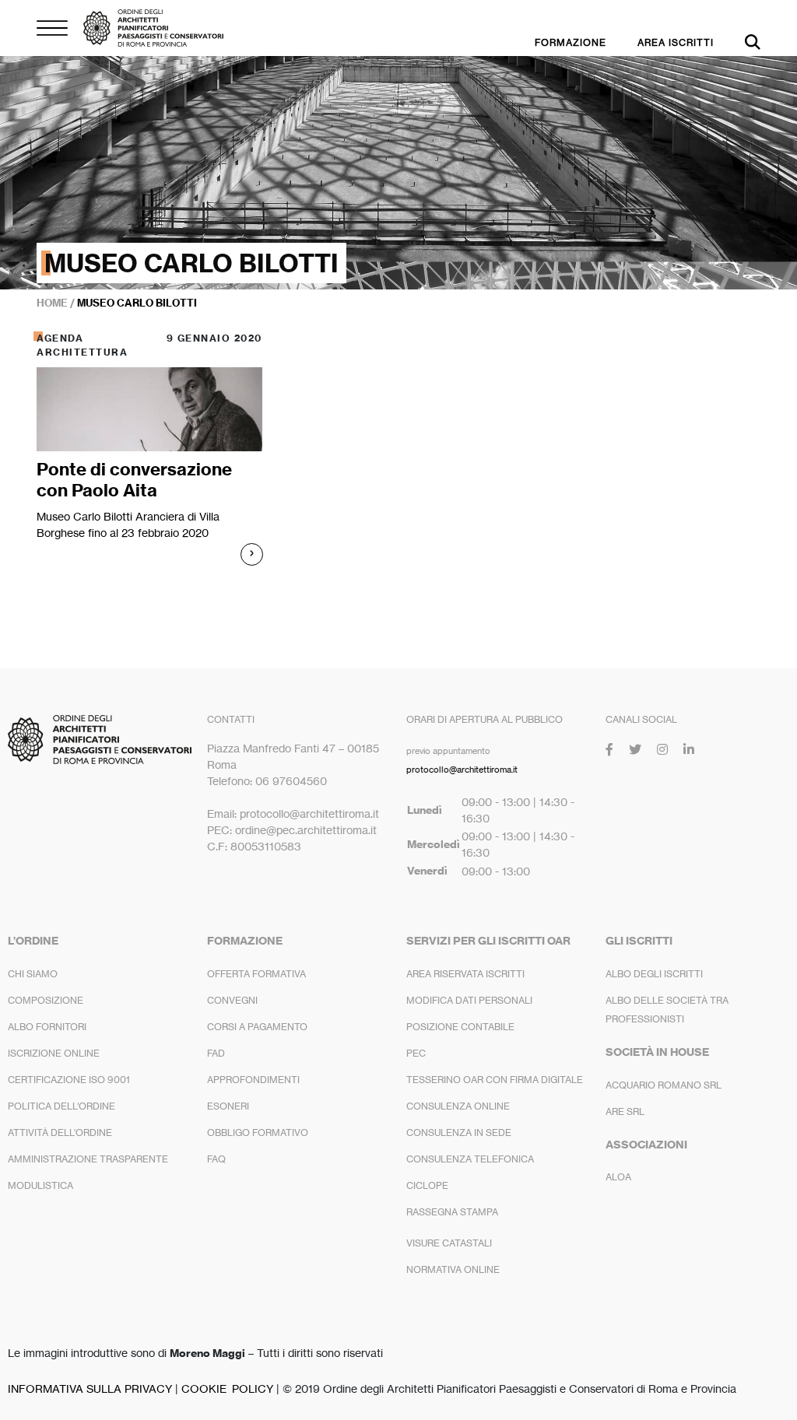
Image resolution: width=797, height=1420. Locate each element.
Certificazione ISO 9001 (69, 1079)
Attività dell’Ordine (60, 1132)
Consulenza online (458, 1106)
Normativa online (453, 1269)
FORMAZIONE (570, 42)
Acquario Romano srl (664, 1085)
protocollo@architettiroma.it (462, 769)
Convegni (232, 1000)
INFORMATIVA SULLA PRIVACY (90, 1388)
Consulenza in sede (458, 1132)
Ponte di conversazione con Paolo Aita (134, 479)
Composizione (45, 1000)
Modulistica (40, 1185)
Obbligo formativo (257, 1132)
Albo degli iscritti (654, 974)
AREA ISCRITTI (675, 42)
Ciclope (427, 1185)
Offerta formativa (256, 974)
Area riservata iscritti (465, 974)
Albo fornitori (47, 1027)
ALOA (618, 1177)
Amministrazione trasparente (88, 1159)
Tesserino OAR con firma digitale (494, 1079)
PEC (416, 1053)
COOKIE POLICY (227, 1388)
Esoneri (228, 1106)
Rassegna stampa (452, 1212)
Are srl (625, 1111)
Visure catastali (449, 1243)
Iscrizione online (54, 1053)
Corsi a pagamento (257, 1027)
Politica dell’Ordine (61, 1106)
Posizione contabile (460, 1027)
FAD (216, 1053)
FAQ (216, 1159)
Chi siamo (33, 974)
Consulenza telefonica (470, 1159)
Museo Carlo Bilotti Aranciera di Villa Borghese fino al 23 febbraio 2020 (128, 524)
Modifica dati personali (469, 1000)
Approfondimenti (253, 1079)
